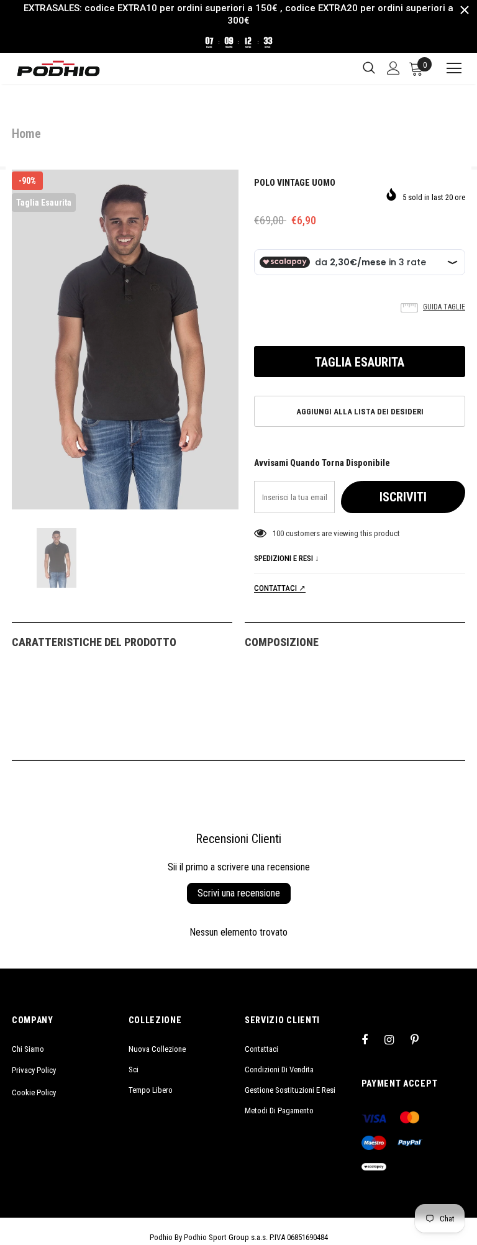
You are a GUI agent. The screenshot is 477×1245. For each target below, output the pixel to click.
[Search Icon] (369, 68)
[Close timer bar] (465, 10)
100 (278, 533)
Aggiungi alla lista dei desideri (360, 411)
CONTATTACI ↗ (280, 588)
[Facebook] (372, 1039)
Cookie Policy (34, 1092)
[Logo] (58, 68)
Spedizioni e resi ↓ (286, 558)
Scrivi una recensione (239, 893)
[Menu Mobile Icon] (448, 68)
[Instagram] (395, 1039)
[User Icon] (393, 68)
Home (26, 133)
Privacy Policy (34, 1070)
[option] (125, 340)
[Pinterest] (422, 1039)
